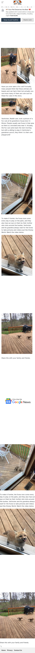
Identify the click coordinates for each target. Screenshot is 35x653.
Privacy (10, 650)
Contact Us (18, 650)
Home (3, 650)
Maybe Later (27, 20)
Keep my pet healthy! (11, 20)
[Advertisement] (17, 29)
